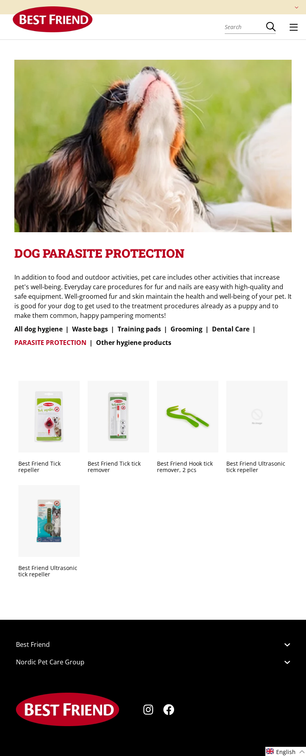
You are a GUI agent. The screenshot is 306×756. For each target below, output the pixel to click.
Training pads (139, 329)
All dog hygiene (38, 329)
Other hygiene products (133, 342)
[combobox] (245, 26)
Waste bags (90, 329)
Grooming (186, 329)
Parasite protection (50, 342)
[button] (285, 751)
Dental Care (230, 329)
